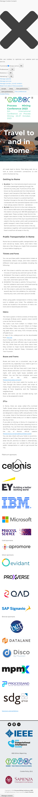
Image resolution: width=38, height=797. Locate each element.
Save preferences (7, 91)
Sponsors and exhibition (10, 711)
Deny (11, 89)
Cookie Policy (4, 94)
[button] (19, 30)
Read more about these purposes (11, 86)
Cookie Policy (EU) (26, 771)
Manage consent (7, 796)
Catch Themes (29, 792)
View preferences (22, 89)
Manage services (5, 81)
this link (9, 337)
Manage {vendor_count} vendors (11, 83)
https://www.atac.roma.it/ (12, 380)
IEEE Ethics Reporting (19, 753)
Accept (3, 89)
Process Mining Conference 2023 (23, 790)
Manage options (5, 79)
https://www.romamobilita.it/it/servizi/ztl (17, 434)
